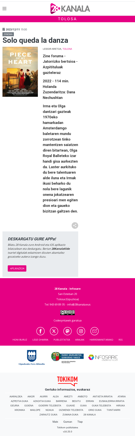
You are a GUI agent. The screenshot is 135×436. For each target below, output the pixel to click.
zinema (8, 34)
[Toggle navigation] (4, 9)
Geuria (14, 405)
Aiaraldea (16, 396)
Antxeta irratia (102, 396)
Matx (55, 421)
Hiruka (120, 405)
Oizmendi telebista (71, 410)
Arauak (79, 339)
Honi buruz (20, 339)
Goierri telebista (50, 405)
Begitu (76, 401)
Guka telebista (101, 405)
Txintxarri (113, 410)
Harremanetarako (101, 339)
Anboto (82, 396)
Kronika (20, 410)
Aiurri (44, 396)
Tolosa (67, 19)
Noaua (50, 410)
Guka (83, 405)
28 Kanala (89, 414)
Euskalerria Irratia (111, 401)
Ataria (122, 396)
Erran (90, 401)
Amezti (68, 396)
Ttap (80, 421)
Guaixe (70, 405)
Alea (56, 396)
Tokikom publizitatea (67, 427)
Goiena (28, 405)
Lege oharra (40, 339)
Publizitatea (62, 339)
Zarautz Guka (48, 414)
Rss (121, 339)
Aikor (31, 396)
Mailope (35, 410)
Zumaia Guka (70, 414)
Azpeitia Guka (19, 401)
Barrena (61, 401)
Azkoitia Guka (42, 401)
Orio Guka (94, 410)
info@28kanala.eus (79, 304)
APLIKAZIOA (17, 268)
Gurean (67, 421)
